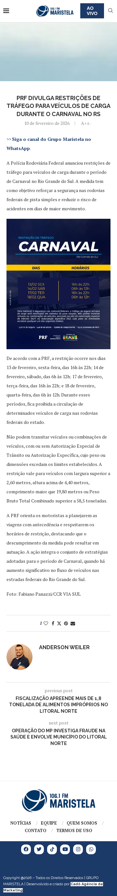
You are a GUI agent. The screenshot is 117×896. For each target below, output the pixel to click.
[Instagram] (78, 849)
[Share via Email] (73, 623)
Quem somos (82, 823)
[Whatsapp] (91, 849)
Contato (35, 830)
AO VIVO (92, 11)
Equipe (49, 823)
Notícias (20, 823)
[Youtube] (65, 849)
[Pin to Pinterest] (66, 623)
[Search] (110, 11)
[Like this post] (46, 623)
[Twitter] (39, 849)
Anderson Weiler (64, 647)
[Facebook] (26, 849)
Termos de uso (74, 830)
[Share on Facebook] (53, 623)
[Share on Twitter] (59, 623)
